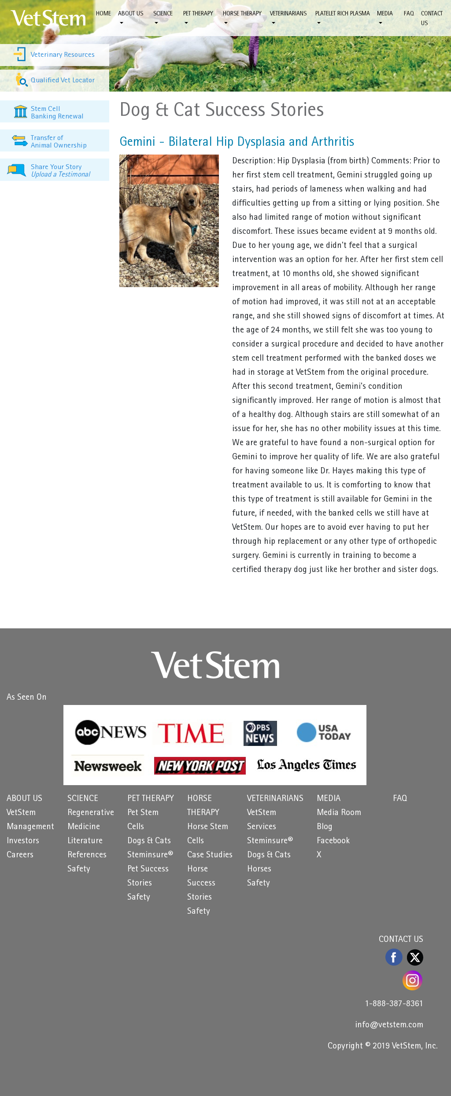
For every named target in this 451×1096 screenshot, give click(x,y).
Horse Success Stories (201, 883)
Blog (325, 827)
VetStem (21, 813)
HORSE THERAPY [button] (242, 14)
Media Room (339, 813)
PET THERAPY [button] (198, 14)
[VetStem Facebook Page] (394, 957)
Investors (23, 841)
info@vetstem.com (389, 1025)
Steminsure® (150, 855)
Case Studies (210, 855)
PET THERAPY (150, 799)
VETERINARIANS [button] (288, 14)
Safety (78, 869)
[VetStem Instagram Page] (413, 980)
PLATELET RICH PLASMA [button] (342, 14)
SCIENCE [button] (163, 14)
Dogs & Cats (149, 841)
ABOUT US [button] (130, 14)
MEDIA (328, 799)
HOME (103, 14)
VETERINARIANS (275, 799)
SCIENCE (82, 799)
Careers (20, 855)
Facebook (333, 841)
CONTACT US (432, 19)
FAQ (409, 14)
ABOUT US (24, 799)
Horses (259, 869)
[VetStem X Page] (415, 957)
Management (30, 827)
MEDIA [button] (385, 14)
